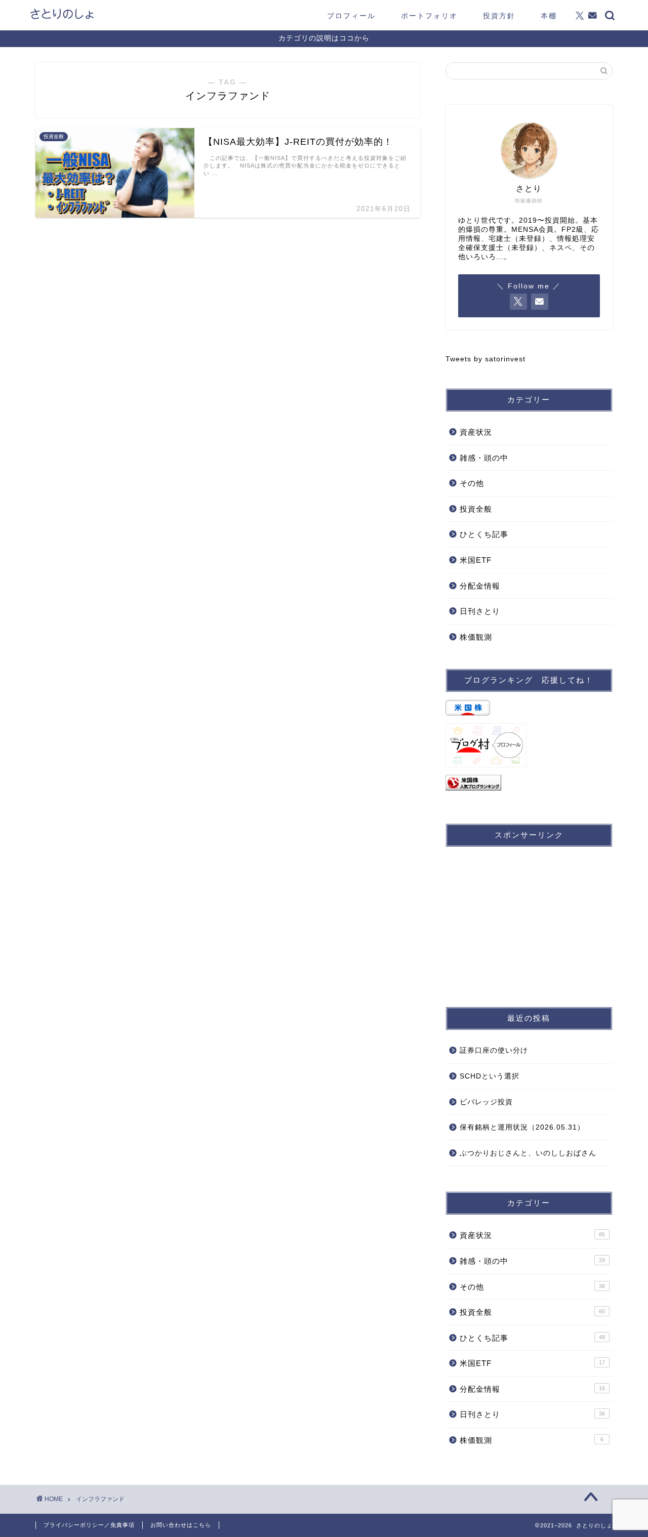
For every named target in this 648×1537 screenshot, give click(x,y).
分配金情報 (480, 585)
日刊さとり (480, 611)
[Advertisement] (529, 918)
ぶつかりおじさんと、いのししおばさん (528, 1153)
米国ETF (476, 560)
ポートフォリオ (429, 16)
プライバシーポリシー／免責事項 (89, 1525)
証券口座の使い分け (494, 1050)
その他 (472, 483)
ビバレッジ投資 (486, 1102)
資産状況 (476, 432)
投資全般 (476, 509)
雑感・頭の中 (484, 457)
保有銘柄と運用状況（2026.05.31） (522, 1127)
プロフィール (351, 16)
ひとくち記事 (484, 534)
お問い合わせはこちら (180, 1525)
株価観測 (476, 637)
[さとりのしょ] (62, 18)
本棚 (549, 16)
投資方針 (499, 16)
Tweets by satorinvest (485, 359)
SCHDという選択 (489, 1076)
